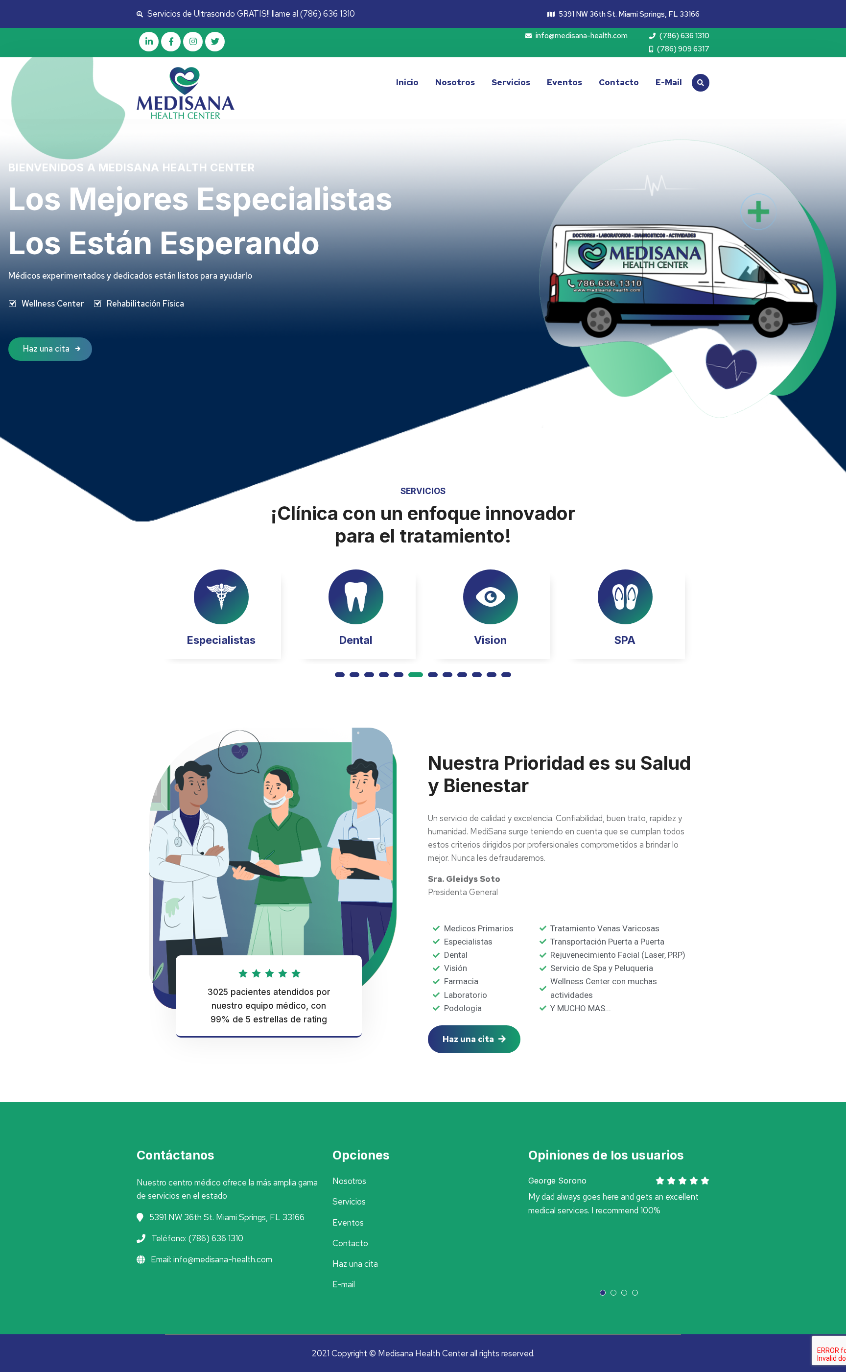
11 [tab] (491, 674)
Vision (355, 640)
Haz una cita (47, 348)
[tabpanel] (221, 616)
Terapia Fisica (625, 640)
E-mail (669, 82)
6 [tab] (413, 674)
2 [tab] (354, 674)
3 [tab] (369, 674)
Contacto (619, 82)
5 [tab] (398, 674)
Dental (221, 640)
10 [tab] (477, 674)
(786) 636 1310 (683, 36)
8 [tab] (447, 674)
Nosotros (455, 82)
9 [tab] (462, 674)
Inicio (407, 82)
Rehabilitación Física (145, 303)
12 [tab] (506, 674)
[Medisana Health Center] (203, 93)
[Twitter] (215, 41)
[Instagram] (193, 41)
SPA (490, 640)
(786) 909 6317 (682, 49)
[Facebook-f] (171, 41)
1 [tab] (340, 674)
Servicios (511, 82)
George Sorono (557, 1180)
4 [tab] (384, 674)
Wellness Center (53, 303)
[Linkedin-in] (149, 41)
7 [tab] (430, 674)
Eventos (564, 82)
